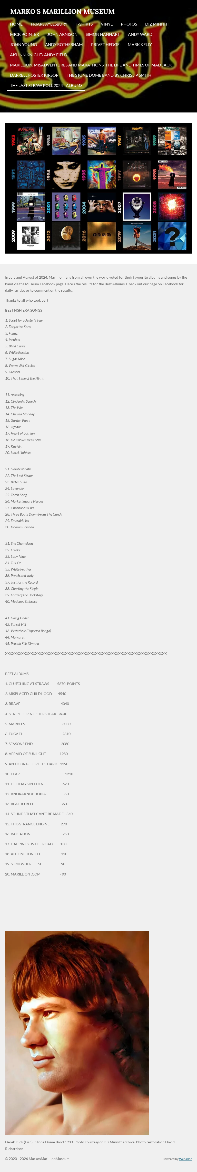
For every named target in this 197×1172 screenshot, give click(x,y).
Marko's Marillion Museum (62, 11)
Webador (185, 1158)
